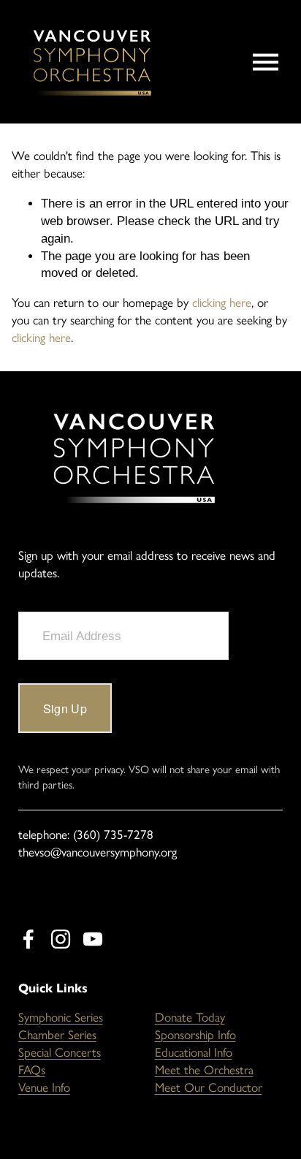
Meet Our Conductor (208, 1087)
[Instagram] (60, 939)
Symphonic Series (60, 1017)
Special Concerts (59, 1052)
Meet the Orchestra (204, 1070)
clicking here (221, 302)
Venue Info (44, 1087)
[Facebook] (28, 939)
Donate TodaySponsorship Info (195, 1026)
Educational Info (193, 1052)
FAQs (31, 1070)
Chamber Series (57, 1034)
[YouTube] (93, 939)
